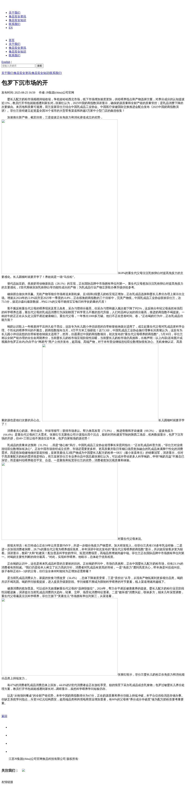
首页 (12, 40)
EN (11, 27)
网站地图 (16, 762)
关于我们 (14, 12)
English (5, 61)
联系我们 (14, 24)
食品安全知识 (17, 20)
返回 (4, 716)
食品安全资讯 (17, 16)
